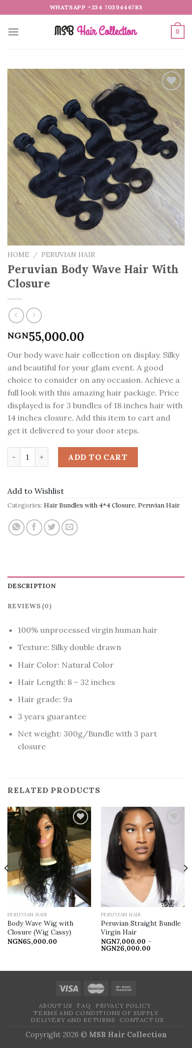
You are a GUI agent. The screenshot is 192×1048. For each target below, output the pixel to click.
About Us (55, 1005)
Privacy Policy (123, 1005)
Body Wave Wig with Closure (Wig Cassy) (40, 927)
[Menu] (13, 32)
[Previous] (7, 888)
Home (18, 254)
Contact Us (141, 1019)
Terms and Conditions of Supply (95, 1013)
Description (31, 586)
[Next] (185, 888)
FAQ (84, 1005)
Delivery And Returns (73, 1019)
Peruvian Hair (68, 254)
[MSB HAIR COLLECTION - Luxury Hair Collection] (96, 32)
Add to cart (98, 457)
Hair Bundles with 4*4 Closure (89, 505)
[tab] (96, 586)
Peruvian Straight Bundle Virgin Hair (141, 927)
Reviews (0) (29, 606)
